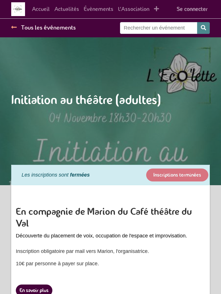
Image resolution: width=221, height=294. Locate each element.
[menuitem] (41, 9)
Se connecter (192, 9)
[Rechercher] (203, 28)
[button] (156, 9)
